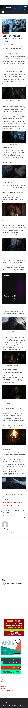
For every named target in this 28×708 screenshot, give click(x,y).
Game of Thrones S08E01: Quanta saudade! (12, 502)
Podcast (3, 681)
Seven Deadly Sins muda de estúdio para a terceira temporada (14, 517)
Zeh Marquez (12, 44)
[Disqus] (14, 558)
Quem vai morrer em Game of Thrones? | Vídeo (13, 505)
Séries (8, 32)
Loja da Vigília (4, 686)
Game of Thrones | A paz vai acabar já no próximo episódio (13, 511)
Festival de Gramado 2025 (7, 690)
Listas (4, 32)
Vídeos (2, 684)
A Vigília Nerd (4, 688)
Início (2, 677)
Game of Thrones (6, 46)
